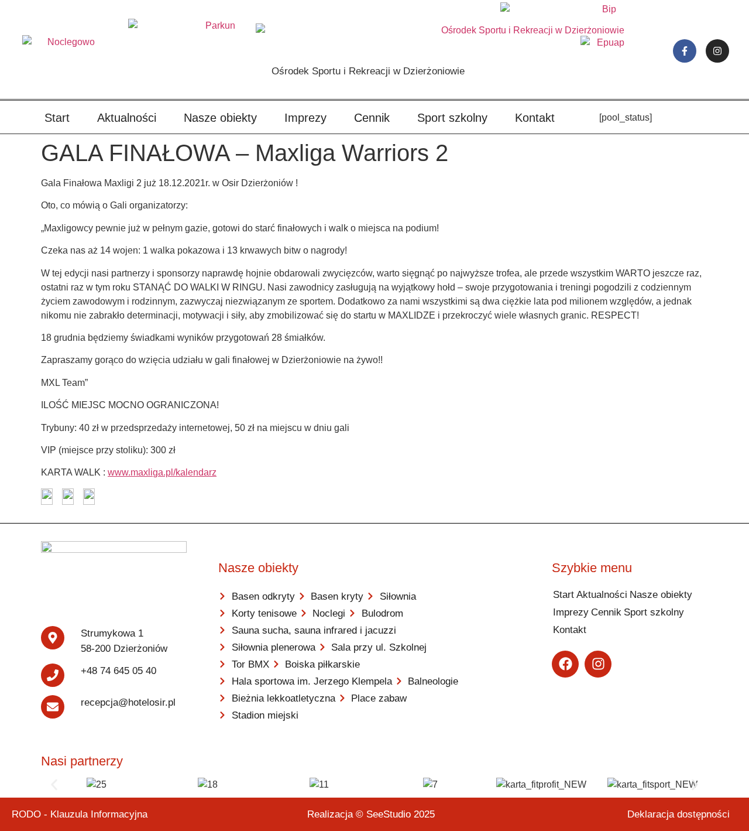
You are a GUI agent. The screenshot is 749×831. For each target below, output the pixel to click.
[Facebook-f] (684, 51)
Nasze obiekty (220, 118)
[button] (54, 784)
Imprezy (305, 118)
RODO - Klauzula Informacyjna (79, 814)
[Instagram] (717, 51)
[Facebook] (565, 664)
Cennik (372, 118)
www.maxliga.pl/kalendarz (162, 472)
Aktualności (126, 118)
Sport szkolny (452, 118)
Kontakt (535, 118)
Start (57, 118)
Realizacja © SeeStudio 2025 (371, 814)
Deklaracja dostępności (678, 814)
